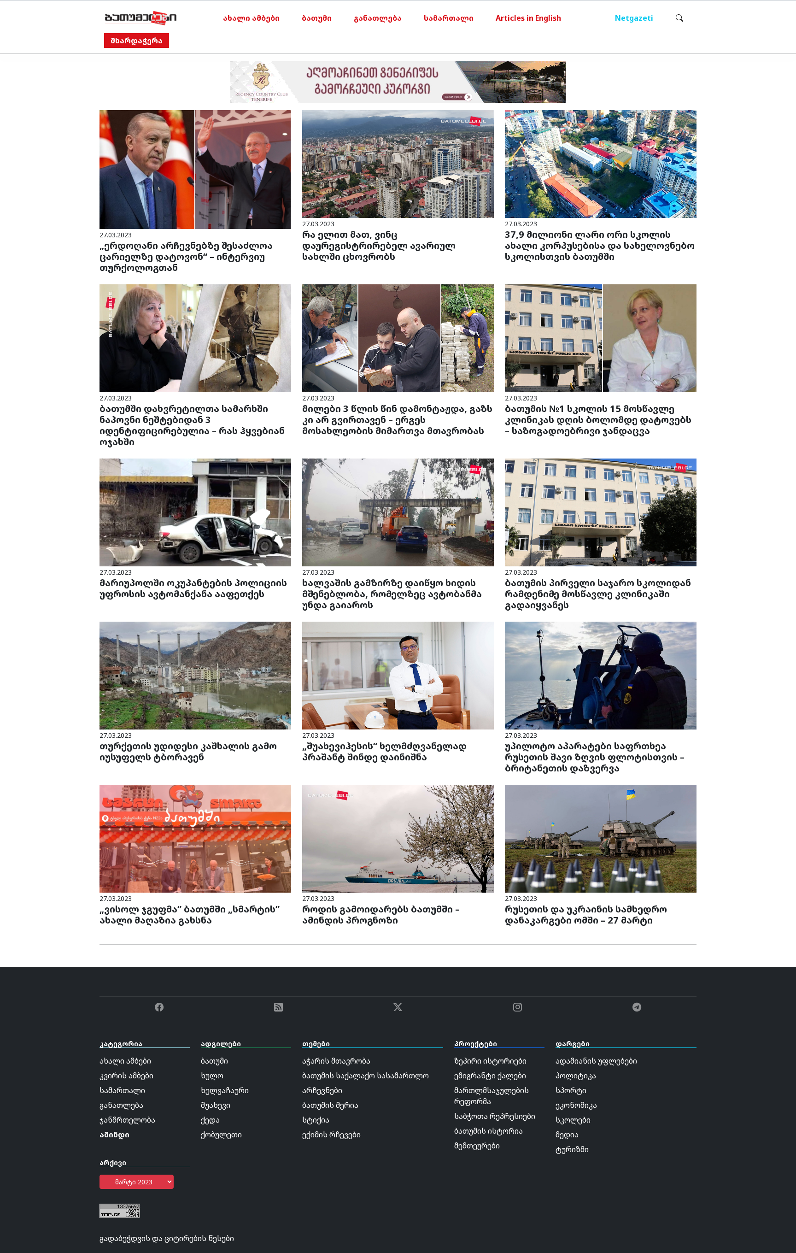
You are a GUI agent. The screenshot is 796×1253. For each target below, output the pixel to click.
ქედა (210, 1120)
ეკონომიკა (576, 1105)
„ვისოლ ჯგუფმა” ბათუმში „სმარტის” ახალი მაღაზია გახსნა (190, 914)
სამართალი (449, 18)
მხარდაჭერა (137, 40)
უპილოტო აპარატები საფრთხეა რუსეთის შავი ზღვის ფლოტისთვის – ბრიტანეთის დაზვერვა (595, 757)
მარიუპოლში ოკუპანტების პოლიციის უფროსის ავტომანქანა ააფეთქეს (193, 588)
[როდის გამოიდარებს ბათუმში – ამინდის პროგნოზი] (398, 838)
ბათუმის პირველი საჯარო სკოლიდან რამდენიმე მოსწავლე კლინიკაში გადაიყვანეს (598, 593)
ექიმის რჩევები (331, 1134)
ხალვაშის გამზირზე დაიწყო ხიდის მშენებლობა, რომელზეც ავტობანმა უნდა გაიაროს (392, 593)
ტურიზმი (572, 1149)
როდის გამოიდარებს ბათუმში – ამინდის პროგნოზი (381, 914)
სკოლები (573, 1120)
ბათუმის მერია (330, 1105)
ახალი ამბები (251, 18)
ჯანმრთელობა (127, 1120)
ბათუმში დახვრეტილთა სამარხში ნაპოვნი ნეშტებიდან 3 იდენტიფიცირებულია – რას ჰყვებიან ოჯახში (192, 425)
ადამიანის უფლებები (596, 1061)
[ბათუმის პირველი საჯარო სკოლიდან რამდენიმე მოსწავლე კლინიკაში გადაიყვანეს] (600, 511)
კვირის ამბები (126, 1076)
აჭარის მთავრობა (336, 1061)
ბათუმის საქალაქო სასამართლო (365, 1076)
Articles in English (528, 18)
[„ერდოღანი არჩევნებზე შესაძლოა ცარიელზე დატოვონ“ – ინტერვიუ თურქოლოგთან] (195, 169)
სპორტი (571, 1090)
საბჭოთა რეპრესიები (494, 1116)
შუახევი (215, 1105)
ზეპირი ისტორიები (490, 1061)
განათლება (378, 18)
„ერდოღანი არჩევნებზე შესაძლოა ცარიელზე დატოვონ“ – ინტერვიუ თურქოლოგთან (186, 256)
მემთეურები (477, 1146)
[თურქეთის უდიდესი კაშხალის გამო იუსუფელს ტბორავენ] (195, 675)
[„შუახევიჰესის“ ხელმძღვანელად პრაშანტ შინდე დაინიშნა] (398, 675)
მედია (567, 1134)
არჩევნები (322, 1090)
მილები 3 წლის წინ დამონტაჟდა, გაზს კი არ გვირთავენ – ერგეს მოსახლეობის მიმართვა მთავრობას (397, 419)
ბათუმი (317, 18)
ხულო (212, 1076)
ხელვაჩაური (225, 1090)
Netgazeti (634, 18)
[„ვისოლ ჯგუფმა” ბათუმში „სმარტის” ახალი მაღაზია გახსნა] (195, 838)
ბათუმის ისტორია (488, 1131)
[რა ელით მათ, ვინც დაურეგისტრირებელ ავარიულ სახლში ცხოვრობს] (398, 163)
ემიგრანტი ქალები (490, 1076)
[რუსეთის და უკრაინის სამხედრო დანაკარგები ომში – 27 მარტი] (600, 838)
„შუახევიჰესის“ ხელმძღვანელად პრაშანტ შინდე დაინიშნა (384, 751)
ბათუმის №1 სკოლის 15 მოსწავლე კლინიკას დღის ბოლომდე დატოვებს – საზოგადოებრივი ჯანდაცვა (598, 419)
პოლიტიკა (576, 1076)
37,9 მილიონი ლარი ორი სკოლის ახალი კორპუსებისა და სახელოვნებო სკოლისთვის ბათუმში (600, 245)
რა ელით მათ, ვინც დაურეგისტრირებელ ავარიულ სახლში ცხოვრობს (379, 245)
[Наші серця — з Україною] (140, 18)
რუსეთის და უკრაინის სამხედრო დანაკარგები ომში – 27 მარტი (586, 914)
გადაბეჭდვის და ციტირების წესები (167, 1238)
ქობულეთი (221, 1134)
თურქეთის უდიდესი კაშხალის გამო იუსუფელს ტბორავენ (188, 751)
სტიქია (315, 1120)
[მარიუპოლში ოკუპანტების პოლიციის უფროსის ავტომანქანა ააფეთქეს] (195, 511)
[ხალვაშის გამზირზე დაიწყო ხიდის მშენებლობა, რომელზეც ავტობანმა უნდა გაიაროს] (398, 511)
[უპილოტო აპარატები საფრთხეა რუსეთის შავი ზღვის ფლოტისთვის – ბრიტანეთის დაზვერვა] (600, 675)
